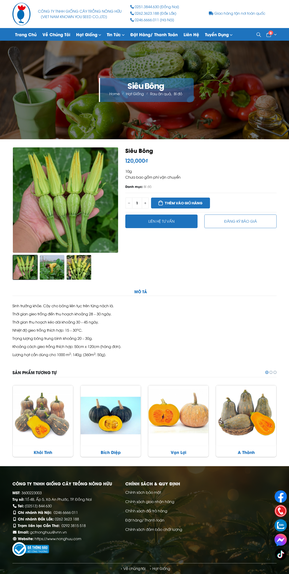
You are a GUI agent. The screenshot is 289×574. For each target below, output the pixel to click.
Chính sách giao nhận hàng (149, 501)
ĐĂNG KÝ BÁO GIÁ (240, 221)
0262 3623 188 (67, 518)
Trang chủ (26, 34)
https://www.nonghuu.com (58, 538)
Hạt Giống (86, 34)
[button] (13, 200)
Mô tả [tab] (140, 291)
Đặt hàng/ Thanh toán (154, 34)
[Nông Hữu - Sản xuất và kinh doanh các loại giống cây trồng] (21, 14)
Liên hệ (191, 34)
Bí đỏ (147, 186)
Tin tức (114, 34)
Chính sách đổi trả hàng (146, 510)
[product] (43, 415)
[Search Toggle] (258, 34)
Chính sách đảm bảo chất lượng (153, 529)
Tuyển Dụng (217, 34)
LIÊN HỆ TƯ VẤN (161, 221)
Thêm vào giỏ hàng (184, 203)
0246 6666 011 (66, 512)
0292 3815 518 (74, 525)
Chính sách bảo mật (143, 492)
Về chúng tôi (56, 34)
